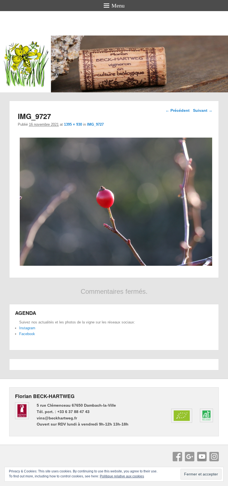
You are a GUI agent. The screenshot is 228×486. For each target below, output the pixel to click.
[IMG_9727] (116, 265)
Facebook (27, 334)
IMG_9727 (95, 124)
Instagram (27, 328)
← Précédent (177, 110)
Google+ (189, 456)
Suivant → (202, 110)
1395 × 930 (73, 124)
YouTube (202, 456)
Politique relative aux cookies (122, 476)
